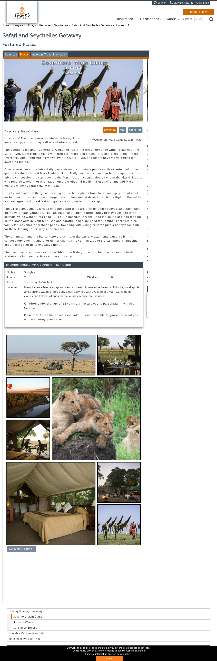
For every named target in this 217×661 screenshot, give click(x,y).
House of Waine (23, 622)
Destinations (149, 19)
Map (122, 129)
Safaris (171, 19)
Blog (199, 19)
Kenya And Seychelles (53, 25)
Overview (110, 129)
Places (119, 25)
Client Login (202, 3)
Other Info (135, 129)
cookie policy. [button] (124, 654)
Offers (188, 19)
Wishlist (162, 3)
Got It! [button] (109, 658)
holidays (30, 25)
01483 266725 (185, 3)
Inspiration (125, 19)
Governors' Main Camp (27, 616)
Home (5, 25)
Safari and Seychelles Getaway (92, 25)
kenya (17, 25)
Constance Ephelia (25, 627)
